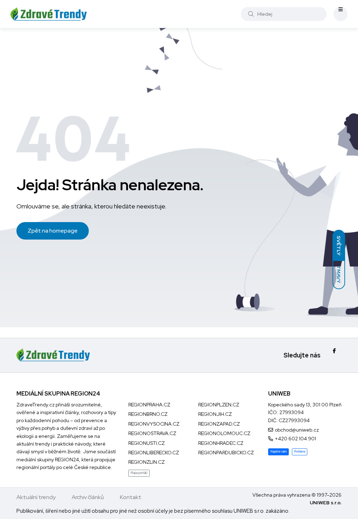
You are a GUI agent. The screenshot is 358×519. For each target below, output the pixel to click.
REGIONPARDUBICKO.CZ (226, 452)
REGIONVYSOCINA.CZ (153, 424)
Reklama (299, 451)
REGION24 (67, 459)
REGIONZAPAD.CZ (219, 424)
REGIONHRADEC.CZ (220, 443)
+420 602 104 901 (295, 438)
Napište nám (278, 451)
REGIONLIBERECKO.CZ (153, 452)
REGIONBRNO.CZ (147, 414)
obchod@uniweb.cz (297, 430)
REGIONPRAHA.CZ (149, 404)
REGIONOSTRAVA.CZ (152, 433)
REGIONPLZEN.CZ (218, 404)
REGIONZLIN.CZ (146, 462)
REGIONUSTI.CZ (146, 443)
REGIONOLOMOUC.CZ (224, 433)
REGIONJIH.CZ (215, 414)
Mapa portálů (139, 473)
